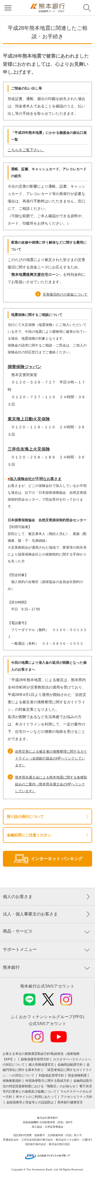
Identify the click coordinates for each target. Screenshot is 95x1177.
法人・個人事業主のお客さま (30, 914)
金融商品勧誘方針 (70, 1064)
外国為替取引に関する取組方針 (47, 1081)
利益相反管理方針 (51, 1075)
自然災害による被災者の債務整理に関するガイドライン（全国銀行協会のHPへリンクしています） (51, 758)
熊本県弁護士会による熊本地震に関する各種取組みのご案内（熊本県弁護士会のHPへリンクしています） (51, 784)
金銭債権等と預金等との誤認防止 (30, 1102)
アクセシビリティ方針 (76, 1097)
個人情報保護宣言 (41, 1064)
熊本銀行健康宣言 (70, 1102)
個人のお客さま (17, 896)
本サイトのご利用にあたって (36, 1097)
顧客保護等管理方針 (35, 1059)
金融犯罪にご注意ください (29, 835)
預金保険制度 (77, 1075)
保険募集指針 (12, 1081)
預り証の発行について (25, 816)
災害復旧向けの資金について (65, 294)
